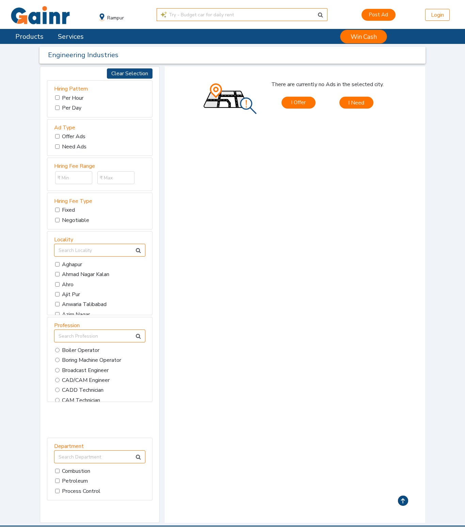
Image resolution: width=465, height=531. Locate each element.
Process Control (81, 491)
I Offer (298, 102)
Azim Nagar (76, 314)
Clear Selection (129, 73)
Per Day (71, 108)
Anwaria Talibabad (84, 304)
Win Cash (363, 36)
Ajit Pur (71, 294)
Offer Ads (73, 136)
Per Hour (72, 98)
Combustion (76, 471)
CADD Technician (82, 390)
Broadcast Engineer (85, 370)
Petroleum (75, 481)
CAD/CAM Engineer (86, 380)
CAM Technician (81, 400)
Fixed (68, 210)
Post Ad (378, 14)
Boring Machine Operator (91, 360)
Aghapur (72, 264)
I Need (356, 103)
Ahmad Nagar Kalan (85, 274)
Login (437, 15)
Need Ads (74, 146)
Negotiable (75, 220)
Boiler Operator (80, 350)
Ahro (68, 284)
